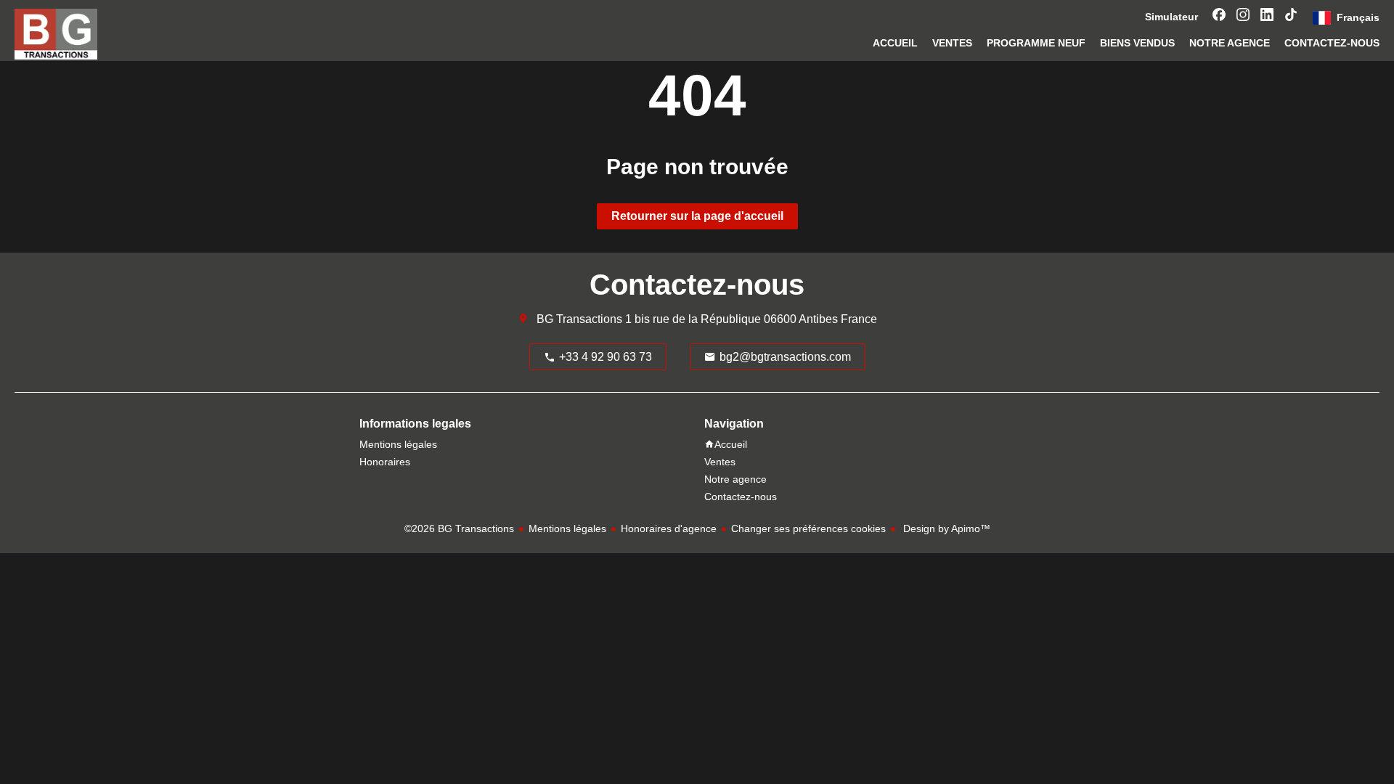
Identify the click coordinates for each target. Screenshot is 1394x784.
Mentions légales (567, 528)
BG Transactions (579, 319)
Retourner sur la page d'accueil (697, 216)
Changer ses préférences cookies (808, 528)
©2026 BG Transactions (459, 528)
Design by (945, 528)
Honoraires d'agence (669, 528)
